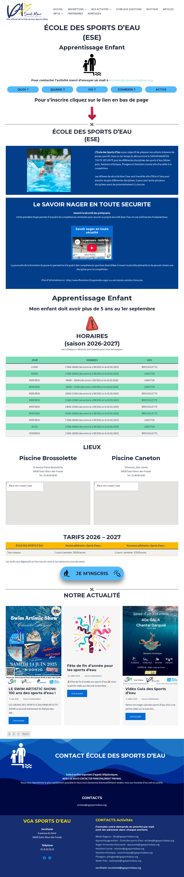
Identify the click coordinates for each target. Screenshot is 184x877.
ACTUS (161, 89)
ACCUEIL (58, 9)
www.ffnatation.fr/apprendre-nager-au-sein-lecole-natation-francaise (108, 280)
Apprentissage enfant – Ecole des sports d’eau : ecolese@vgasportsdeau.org (135, 840)
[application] (85, 9)
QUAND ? (57, 89)
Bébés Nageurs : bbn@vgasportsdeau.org (117, 836)
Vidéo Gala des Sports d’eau (145, 691)
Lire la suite (18, 720)
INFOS (56, 13)
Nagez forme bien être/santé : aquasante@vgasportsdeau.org (128, 844)
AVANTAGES (94, 13)
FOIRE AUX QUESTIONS (129, 9)
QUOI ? (23, 89)
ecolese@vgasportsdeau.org (131, 80)
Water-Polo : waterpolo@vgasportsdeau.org (118, 860)
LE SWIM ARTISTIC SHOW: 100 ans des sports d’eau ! (32, 691)
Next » (25, 733)
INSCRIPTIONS (76, 9)
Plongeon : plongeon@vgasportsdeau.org (117, 856)
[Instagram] (49, 857)
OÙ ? (92, 89)
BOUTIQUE (152, 9)
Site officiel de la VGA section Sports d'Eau (27, 19)
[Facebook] (44, 857)
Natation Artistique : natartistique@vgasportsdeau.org (124, 852)
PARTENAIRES (75, 13)
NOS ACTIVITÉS (100, 9)
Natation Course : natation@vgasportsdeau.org (120, 848)
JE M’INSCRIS (92, 573)
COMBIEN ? (126, 89)
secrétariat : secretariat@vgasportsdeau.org (118, 867)
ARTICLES (168, 9)
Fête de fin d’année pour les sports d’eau (90, 668)
